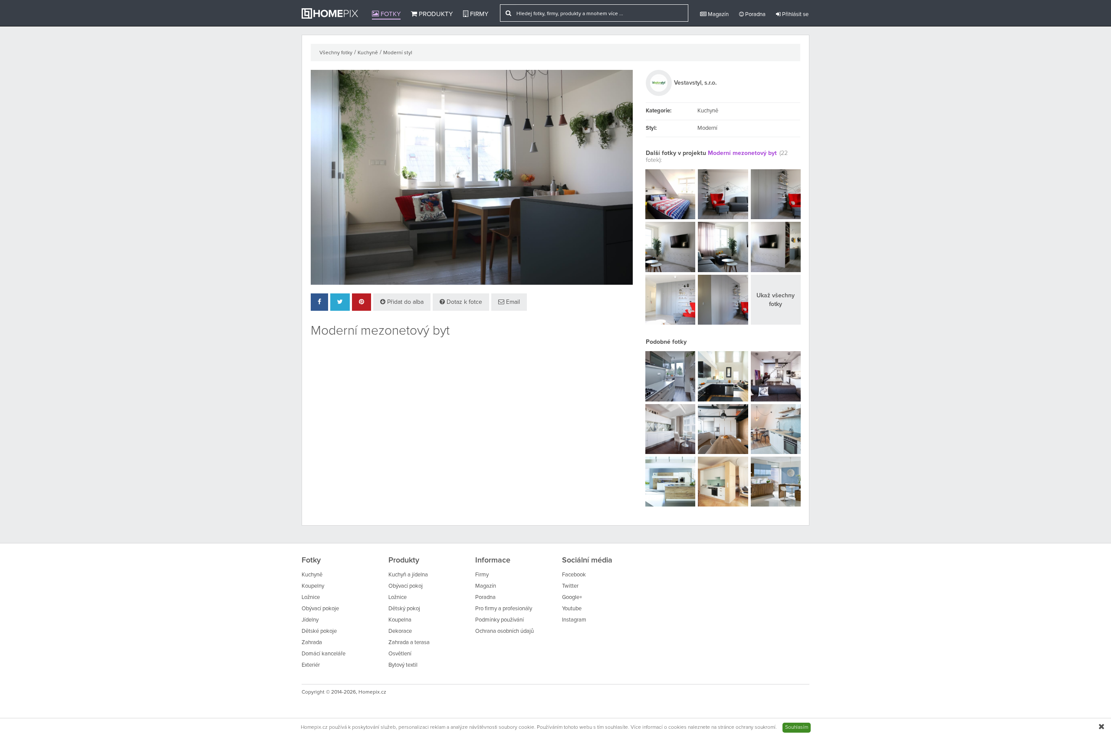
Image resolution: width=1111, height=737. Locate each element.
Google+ (572, 597)
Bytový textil (402, 665)
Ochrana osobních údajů (504, 631)
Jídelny (310, 620)
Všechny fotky (335, 53)
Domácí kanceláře (323, 654)
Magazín (718, 14)
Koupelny (313, 586)
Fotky (390, 14)
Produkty (435, 14)
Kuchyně (368, 53)
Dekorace (400, 631)
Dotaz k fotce (463, 302)
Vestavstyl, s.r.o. (695, 83)
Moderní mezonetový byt (742, 153)
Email (512, 302)
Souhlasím (796, 727)
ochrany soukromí (756, 727)
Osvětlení (399, 654)
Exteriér (311, 665)
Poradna (755, 14)
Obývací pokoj (405, 586)
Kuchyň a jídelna (408, 575)
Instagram (574, 620)
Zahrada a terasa (409, 642)
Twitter (570, 586)
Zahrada (312, 642)
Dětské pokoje (319, 631)
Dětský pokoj (404, 609)
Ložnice (311, 597)
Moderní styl (397, 53)
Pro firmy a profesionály (503, 609)
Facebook (574, 575)
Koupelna (399, 620)
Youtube (572, 609)
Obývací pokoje (320, 609)
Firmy (478, 14)
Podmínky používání (499, 620)
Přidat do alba (404, 302)
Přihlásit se (795, 14)
